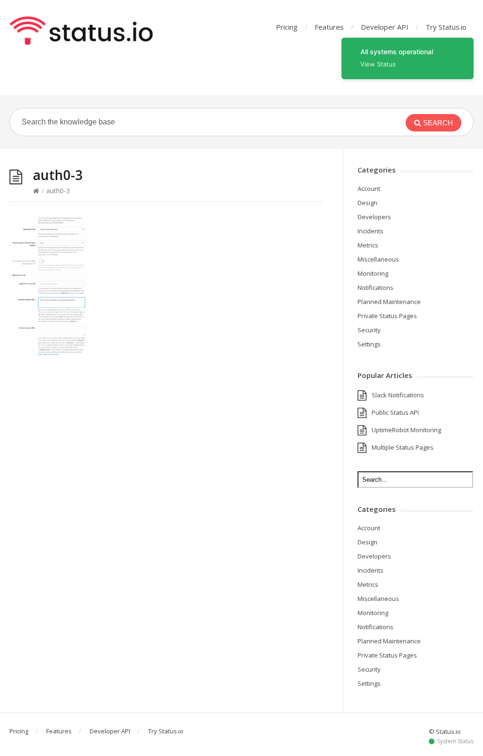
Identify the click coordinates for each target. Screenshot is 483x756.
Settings (369, 344)
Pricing (287, 27)
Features (329, 27)
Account (369, 188)
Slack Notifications (398, 395)
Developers (374, 217)
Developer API (384, 27)
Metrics (368, 245)
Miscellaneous (378, 259)
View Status (378, 64)
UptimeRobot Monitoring (406, 430)
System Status (455, 741)
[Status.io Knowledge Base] (81, 30)
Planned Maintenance (389, 301)
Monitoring (373, 273)
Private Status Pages (387, 316)
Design (367, 202)
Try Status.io (445, 27)
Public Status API (395, 412)
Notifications (375, 287)
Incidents (370, 231)
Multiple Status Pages (402, 447)
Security (369, 330)
